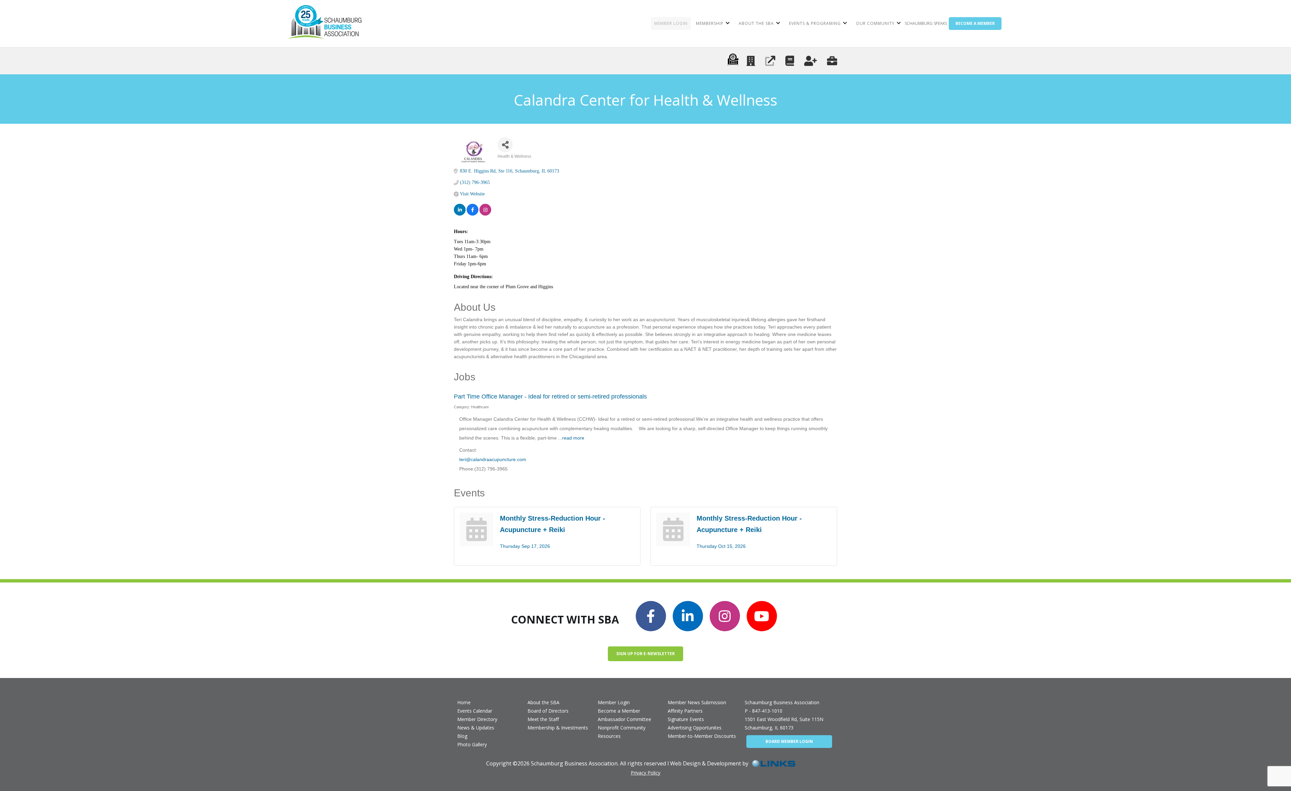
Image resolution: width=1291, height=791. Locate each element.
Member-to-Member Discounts (702, 736)
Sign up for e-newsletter (645, 653)
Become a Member (619, 711)
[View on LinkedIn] (460, 210)
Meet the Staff (543, 719)
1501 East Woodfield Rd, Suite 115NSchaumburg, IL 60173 (784, 723)
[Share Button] (505, 144)
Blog (462, 736)
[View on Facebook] (472, 210)
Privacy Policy (645, 772)
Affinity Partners (685, 711)
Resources (609, 736)
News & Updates (475, 727)
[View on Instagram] (485, 210)
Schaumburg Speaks (926, 23)
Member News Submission (697, 702)
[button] (712, 23)
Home (464, 702)
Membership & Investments (557, 727)
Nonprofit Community (622, 727)
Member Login (614, 702)
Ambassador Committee (624, 719)
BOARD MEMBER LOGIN (789, 741)
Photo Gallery (472, 744)
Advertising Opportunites (694, 727)
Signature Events (686, 719)
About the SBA (543, 702)
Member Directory (477, 719)
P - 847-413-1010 (763, 711)
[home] (324, 23)
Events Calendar (474, 711)
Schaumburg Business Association (782, 702)
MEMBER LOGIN (671, 23)
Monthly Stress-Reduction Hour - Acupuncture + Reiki (552, 524)
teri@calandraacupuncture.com (492, 459)
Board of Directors (548, 711)
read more (573, 438)
